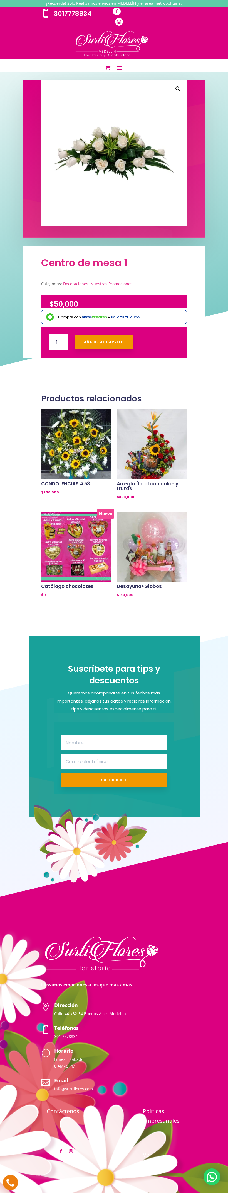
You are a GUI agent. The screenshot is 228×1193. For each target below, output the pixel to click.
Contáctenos (63, 1111)
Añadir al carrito (104, 342)
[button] (178, 89)
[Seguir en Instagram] (119, 22)
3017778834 (72, 13)
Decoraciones (75, 283)
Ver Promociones (160, 1159)
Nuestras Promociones (111, 283)
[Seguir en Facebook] (117, 11)
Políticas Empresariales (161, 1115)
